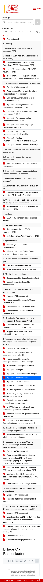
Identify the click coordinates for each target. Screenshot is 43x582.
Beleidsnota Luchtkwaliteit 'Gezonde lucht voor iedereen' (19, 99)
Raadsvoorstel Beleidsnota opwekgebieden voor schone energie (18, 360)
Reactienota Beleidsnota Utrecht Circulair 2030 (18, 312)
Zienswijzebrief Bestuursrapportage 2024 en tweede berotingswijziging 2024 (19, 468)
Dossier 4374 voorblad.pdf (17, 451)
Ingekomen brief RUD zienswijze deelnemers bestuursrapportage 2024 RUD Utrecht (20, 477)
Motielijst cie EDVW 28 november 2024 (22, 236)
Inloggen (34, 580)
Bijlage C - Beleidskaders (17, 378)
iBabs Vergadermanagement (15, 580)
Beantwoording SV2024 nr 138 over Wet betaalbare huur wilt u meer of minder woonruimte (21, 529)
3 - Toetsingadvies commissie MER (20, 390)
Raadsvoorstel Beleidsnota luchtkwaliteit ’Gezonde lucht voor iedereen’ (21, 92)
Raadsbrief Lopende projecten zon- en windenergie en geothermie (20, 435)
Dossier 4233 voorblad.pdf (17, 296)
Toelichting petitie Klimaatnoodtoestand (22, 278)
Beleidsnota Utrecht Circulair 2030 (20, 307)
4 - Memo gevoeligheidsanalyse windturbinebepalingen (18, 395)
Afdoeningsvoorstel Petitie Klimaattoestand (15, 246)
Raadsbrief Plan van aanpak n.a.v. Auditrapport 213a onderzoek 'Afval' (19, 326)
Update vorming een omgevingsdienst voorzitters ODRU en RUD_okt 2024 (20, 193)
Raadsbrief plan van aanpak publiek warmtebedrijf (19, 500)
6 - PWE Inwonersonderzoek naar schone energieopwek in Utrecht (18, 408)
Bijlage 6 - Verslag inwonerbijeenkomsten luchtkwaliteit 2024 (20, 139)
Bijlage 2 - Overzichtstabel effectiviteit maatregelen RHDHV (20, 112)
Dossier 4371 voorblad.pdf (17, 495)
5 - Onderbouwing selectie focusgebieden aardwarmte (15, 401)
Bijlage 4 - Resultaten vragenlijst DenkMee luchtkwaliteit (18, 126)
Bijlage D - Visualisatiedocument (19, 382)
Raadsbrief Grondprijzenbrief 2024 (20, 540)
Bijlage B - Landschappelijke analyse (21, 374)
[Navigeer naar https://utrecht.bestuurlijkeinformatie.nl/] (13, 9)
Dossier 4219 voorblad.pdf (17, 348)
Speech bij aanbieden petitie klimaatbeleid (16, 283)
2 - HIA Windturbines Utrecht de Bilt (21, 386)
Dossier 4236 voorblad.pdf (17, 87)
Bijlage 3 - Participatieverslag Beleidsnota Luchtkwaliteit (17, 119)
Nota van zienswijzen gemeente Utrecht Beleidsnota (21, 415)
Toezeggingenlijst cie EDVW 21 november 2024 (18, 230)
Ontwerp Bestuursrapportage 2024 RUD (22, 484)
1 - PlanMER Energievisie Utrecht (20, 366)
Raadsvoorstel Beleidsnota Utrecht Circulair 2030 (19, 301)
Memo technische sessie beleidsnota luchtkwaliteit (20, 165)
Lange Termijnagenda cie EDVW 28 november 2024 (19, 70)
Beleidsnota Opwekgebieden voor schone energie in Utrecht (19, 353)
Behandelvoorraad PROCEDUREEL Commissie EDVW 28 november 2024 (20, 63)
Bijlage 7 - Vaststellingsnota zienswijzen (23, 145)
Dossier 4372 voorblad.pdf (17, 513)
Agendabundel (12, 39)
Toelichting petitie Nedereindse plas (21, 269)
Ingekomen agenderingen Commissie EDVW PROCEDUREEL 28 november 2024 (21, 77)
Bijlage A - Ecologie (14, 370)
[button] (37, 22)
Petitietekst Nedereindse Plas (18, 265)
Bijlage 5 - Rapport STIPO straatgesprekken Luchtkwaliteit (16, 132)
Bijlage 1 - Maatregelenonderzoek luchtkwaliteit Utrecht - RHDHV (18, 106)
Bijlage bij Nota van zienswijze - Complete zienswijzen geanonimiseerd (19, 421)
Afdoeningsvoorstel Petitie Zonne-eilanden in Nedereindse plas (18, 252)
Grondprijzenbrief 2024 (16, 536)
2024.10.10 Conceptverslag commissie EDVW (21, 219)
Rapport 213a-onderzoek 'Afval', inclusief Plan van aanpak (18, 333)
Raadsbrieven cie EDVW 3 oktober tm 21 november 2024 (20, 208)
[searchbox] (18, 22)
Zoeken (4, 18)
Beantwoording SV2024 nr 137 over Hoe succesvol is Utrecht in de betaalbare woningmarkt (21, 519)
